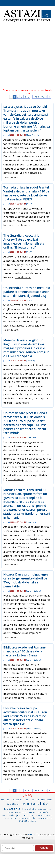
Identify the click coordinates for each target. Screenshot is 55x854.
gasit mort (23, 815)
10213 (36, 96)
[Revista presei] (27, 21)
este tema (38, 815)
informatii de (27, 818)
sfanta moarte (43, 809)
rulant (32, 821)
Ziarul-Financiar (33, 135)
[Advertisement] (27, 56)
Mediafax (30, 360)
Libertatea (31, 437)
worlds (5, 800)
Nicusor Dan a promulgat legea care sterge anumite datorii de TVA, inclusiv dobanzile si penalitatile (25, 580)
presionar (31, 800)
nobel (30, 809)
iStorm (31, 834)
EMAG (27, 795)
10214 (44, 96)
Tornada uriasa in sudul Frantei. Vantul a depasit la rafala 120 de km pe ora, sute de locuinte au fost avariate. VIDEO (26, 193)
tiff (22, 799)
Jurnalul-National (33, 591)
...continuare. (11, 177)
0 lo (24, 809)
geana (10, 812)
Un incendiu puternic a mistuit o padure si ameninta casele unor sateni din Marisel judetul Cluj (26, 292)
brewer (33, 812)
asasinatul (21, 812)
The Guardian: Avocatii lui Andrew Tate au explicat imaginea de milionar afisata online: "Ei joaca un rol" (23, 241)
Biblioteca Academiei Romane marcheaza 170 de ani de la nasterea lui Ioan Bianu (24, 651)
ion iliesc (13, 804)
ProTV (29, 204)
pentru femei (46, 800)
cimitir (15, 800)
